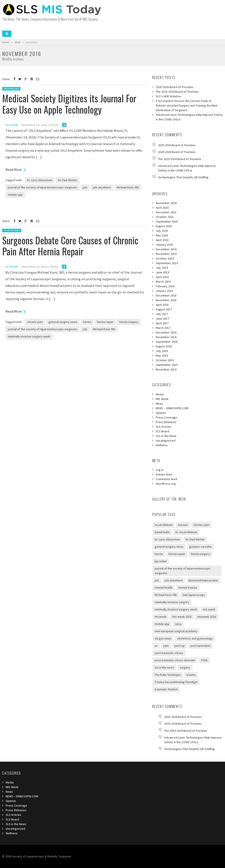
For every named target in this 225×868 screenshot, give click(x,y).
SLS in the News (12, 230)
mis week (209, 609)
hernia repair (105, 322)
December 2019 (166, 249)
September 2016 (167, 342)
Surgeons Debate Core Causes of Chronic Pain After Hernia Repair (70, 245)
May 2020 (162, 235)
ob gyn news (163, 638)
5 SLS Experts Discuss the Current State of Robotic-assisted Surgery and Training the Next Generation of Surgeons (187, 105)
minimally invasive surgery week (29, 336)
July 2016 (162, 351)
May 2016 (162, 356)
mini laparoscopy (194, 595)
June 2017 (162, 319)
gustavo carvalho (200, 547)
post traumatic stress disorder (175, 660)
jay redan (161, 561)
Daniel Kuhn (162, 532)
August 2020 (164, 226)
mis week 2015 (182, 617)
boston (183, 525)
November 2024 (166, 203)
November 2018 (166, 300)
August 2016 (164, 346)
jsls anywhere (102, 187)
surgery (185, 667)
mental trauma (187, 588)
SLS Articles (163, 427)
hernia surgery (128, 322)
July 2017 (162, 314)
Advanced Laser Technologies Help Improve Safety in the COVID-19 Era (189, 117)
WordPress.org (166, 484)
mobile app (15, 195)
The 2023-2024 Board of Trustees (177, 92)
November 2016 (166, 337)
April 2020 (162, 240)
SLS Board (162, 431)
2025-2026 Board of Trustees (174, 87)
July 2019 (162, 268)
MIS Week (162, 399)
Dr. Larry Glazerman (39, 180)
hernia (87, 322)
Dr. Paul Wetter (67, 180)
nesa (178, 624)
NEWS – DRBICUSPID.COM (172, 408)
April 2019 (162, 277)
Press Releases (11, 88)
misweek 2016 (206, 617)
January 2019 (164, 291)
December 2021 (166, 212)
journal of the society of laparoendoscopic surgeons (42, 187)
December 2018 (166, 295)
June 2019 (162, 272)
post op (179, 646)
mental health (163, 588)
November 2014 (166, 369)
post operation (200, 646)
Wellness (162, 445)
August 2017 (164, 309)
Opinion (161, 413)
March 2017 (163, 328)
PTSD (204, 660)
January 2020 (164, 245)
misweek (161, 617)
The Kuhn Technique (168, 675)
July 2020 (162, 231)
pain (166, 646)
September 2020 (167, 221)
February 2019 (165, 286)
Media (160, 394)
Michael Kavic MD (128, 187)
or (156, 646)
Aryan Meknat (163, 525)
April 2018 (162, 305)
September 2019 (167, 263)
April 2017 (162, 323)
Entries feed (164, 474)
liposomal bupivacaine (203, 580)
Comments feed (166, 479)
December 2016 (166, 332)
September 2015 (167, 365)
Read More (13, 169)
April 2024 (162, 208)
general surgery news (63, 322)
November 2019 (166, 254)
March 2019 (163, 282)
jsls (85, 187)
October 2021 (165, 217)
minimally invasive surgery (172, 602)
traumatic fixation (166, 689)
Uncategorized (165, 440)
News (159, 403)
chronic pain (35, 322)
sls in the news (164, 667)
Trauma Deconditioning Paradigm (176, 682)
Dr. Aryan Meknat (186, 532)
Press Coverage (166, 417)
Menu (6, 34)
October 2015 (165, 360)
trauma (191, 675)
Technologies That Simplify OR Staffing (183, 177)
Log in (159, 470)
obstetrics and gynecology (195, 638)
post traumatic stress (169, 653)
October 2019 (165, 258)
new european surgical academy (176, 631)
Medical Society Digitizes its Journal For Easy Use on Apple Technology (69, 103)
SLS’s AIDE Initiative (168, 96)
